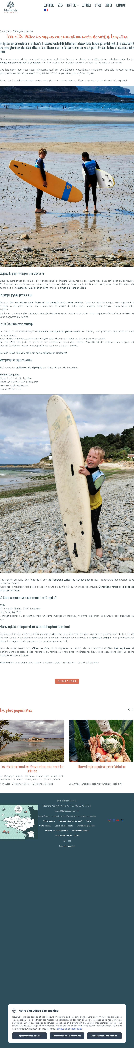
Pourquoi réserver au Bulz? (70, 821)
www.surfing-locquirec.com (14, 385)
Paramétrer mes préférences (67, 1035)
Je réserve (120, 6)
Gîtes (60, 6)
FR (69, 841)
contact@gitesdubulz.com (66, 811)
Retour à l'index (67, 681)
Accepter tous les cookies (104, 1035)
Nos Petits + (72, 6)
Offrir (98, 6)
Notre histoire (49, 821)
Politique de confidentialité (56, 831)
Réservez (5, 663)
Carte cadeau (45, 826)
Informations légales (80, 831)
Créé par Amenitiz (67, 846)
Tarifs (88, 821)
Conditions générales (86, 826)
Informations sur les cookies (67, 835)
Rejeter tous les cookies (30, 1035)
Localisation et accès (64, 826)
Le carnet (86, 6)
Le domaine (49, 6)
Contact (108, 6)
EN (64, 841)
